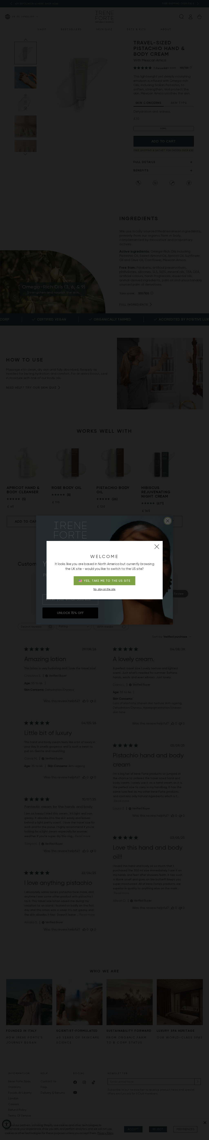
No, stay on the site (104, 589)
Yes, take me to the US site (107, 580)
